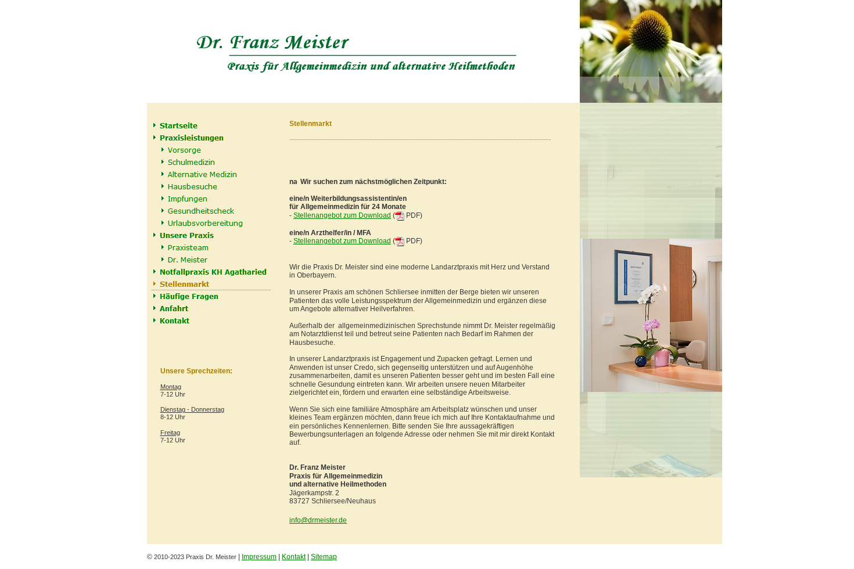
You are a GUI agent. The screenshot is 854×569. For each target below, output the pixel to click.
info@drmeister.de (318, 520)
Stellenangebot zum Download (342, 215)
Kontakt (294, 557)
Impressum (259, 557)
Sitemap (324, 557)
